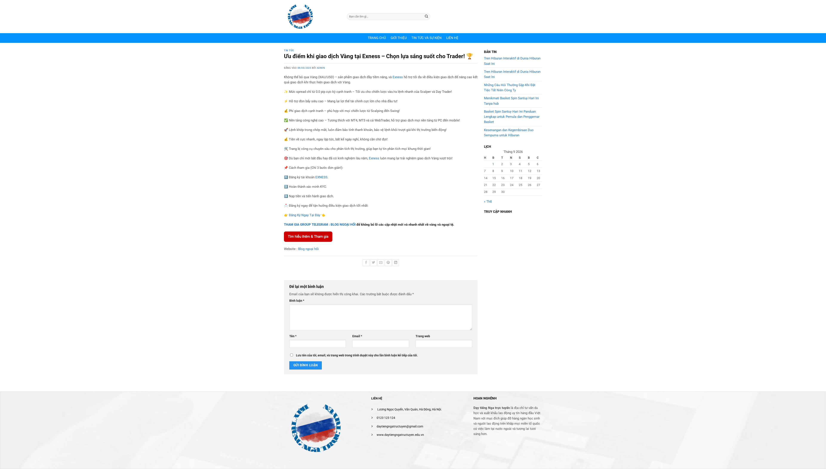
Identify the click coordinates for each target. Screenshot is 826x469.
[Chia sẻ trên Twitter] (373, 262)
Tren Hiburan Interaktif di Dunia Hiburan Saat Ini (512, 60)
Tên (292, 336)
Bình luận (296, 300)
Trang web (423, 336)
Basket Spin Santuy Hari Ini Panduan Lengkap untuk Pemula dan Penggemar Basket (511, 117)
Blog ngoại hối (308, 249)
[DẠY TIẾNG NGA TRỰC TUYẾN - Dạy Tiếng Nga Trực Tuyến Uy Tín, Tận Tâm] (312, 16)
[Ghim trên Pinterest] (388, 262)
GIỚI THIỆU (399, 38)
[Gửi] (426, 16)
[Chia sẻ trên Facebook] (366, 262)
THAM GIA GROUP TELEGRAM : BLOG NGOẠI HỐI (320, 225)
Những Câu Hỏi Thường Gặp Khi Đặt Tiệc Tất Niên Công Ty (509, 87)
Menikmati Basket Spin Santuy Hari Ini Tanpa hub (511, 100)
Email (357, 336)
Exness (398, 77)
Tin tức (289, 50)
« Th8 (488, 201)
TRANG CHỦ (377, 38)
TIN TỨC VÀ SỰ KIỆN (426, 38)
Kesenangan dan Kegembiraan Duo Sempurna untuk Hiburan (509, 132)
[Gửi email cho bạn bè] (381, 262)
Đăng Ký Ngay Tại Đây (304, 215)
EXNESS (321, 177)
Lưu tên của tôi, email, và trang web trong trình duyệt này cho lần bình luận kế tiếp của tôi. (357, 355)
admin (321, 68)
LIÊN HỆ (452, 38)
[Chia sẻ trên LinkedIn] (395, 262)
